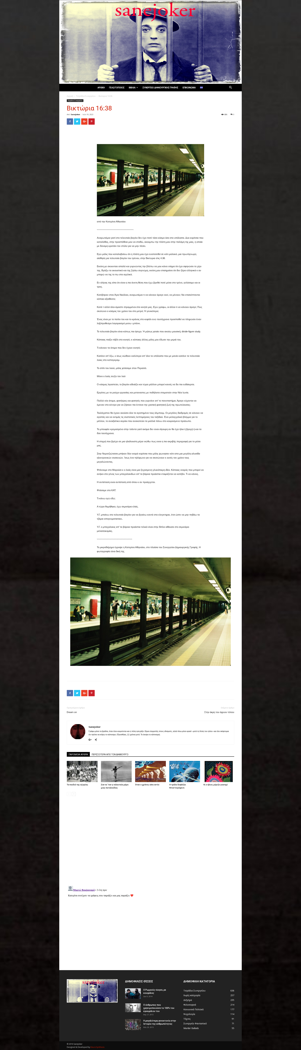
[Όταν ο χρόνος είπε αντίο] (150, 771)
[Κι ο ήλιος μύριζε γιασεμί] (218, 771)
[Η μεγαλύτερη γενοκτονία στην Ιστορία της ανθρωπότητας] (133, 1024)
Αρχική (101, 87)
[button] (230, 87)
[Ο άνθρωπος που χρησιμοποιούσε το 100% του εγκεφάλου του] (133, 1007)
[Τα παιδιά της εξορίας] (82, 771)
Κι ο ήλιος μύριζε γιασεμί (215, 784)
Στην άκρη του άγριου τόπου (219, 712)
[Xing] (97, 740)
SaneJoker (75, 114)
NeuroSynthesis (97, 1047)
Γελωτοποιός (116, 87)
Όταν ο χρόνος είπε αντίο (147, 784)
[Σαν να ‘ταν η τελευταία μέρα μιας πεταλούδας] (116, 771)
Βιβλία (132, 87)
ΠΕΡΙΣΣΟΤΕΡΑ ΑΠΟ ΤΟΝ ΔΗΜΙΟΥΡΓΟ (110, 754)
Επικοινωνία (189, 87)
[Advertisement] (150, 135)
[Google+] (91, 740)
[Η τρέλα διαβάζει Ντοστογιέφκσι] (184, 771)
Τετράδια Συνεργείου (86, 96)
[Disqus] (150, 843)
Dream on (72, 712)
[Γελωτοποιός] (150, 42)
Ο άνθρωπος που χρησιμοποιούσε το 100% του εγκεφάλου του (158, 1008)
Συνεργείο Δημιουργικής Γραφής (160, 87)
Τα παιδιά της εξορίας (77, 784)
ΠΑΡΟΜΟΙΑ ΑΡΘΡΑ (78, 754)
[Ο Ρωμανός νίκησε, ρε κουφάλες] (133, 993)
